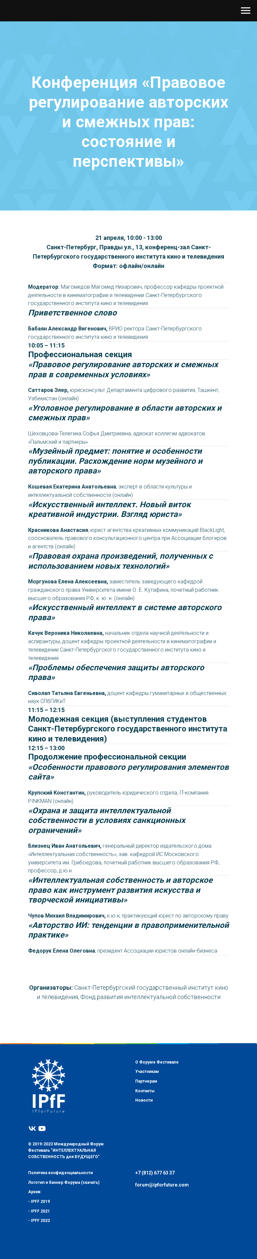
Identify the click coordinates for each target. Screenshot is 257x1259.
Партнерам (146, 1144)
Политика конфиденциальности (60, 1235)
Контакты (145, 1153)
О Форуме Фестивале (157, 1124)
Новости (144, 1163)
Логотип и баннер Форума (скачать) (63, 1245)
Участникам (147, 1134)
